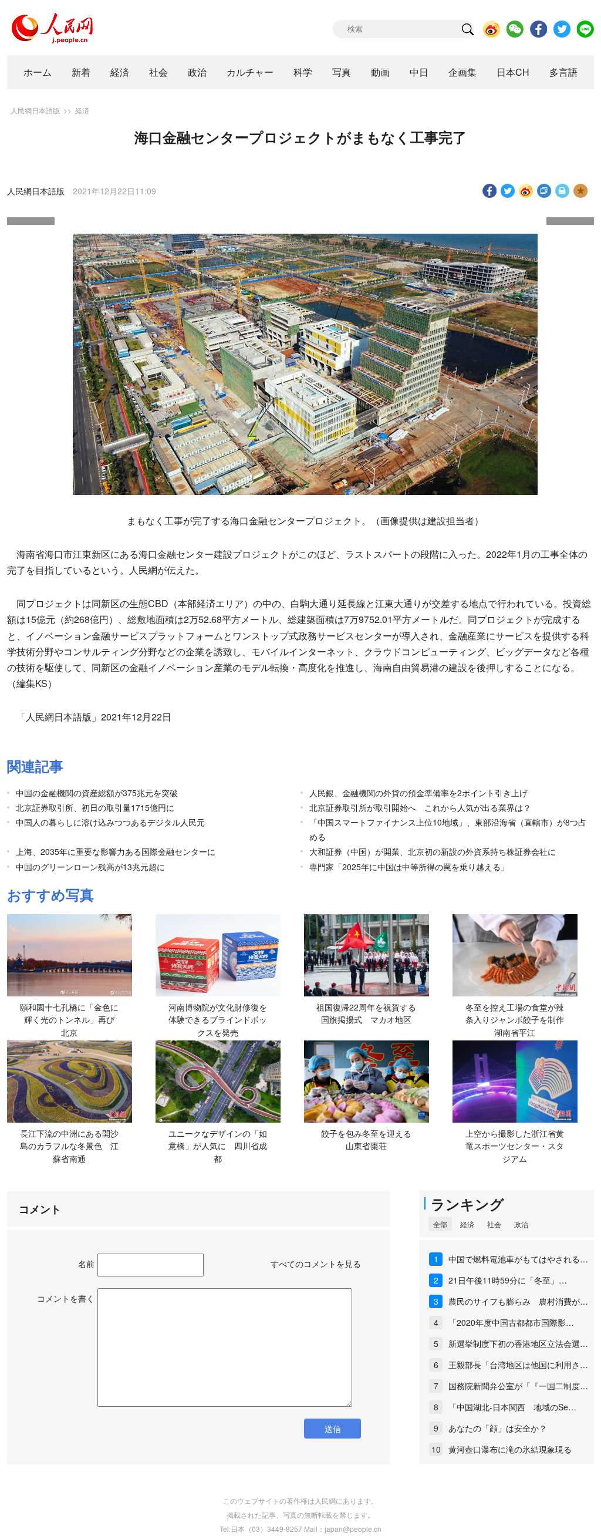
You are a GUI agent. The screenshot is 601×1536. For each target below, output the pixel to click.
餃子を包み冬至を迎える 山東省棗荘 (370, 1139)
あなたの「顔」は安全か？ (497, 1428)
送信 (333, 1428)
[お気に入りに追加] (580, 191)
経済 (119, 72)
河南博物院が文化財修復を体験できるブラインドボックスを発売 (217, 1019)
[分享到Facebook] (489, 191)
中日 (419, 72)
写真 (341, 72)
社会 (158, 72)
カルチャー (250, 72)
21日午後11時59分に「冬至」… (507, 1280)
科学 (302, 72)
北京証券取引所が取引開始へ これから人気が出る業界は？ (420, 807)
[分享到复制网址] (544, 191)
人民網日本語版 (35, 110)
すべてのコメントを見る (316, 1263)
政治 (197, 72)
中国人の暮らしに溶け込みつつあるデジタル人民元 (110, 822)
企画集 (462, 72)
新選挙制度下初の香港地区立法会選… (518, 1343)
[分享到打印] (562, 191)
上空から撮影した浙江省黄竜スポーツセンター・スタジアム (514, 1145)
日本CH (513, 72)
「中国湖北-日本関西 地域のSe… (512, 1407)
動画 (380, 72)
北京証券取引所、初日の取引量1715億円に (95, 807)
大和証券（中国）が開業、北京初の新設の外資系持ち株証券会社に (432, 851)
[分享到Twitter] (508, 191)
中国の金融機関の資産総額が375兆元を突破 (97, 793)
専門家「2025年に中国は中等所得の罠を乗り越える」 (409, 867)
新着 (81, 72)
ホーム (37, 72)
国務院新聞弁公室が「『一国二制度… (518, 1386)
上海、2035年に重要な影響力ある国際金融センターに (115, 851)
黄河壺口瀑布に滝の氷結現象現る (510, 1449)
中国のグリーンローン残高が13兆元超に (90, 867)
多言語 (563, 72)
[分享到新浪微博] (526, 191)
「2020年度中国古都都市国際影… (511, 1322)
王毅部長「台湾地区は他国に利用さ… (518, 1364)
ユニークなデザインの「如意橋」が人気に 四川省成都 (217, 1145)
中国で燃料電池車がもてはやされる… (518, 1259)
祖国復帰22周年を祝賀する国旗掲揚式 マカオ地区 (366, 1013)
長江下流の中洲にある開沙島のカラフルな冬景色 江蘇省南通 (69, 1145)
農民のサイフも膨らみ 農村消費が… (518, 1301)
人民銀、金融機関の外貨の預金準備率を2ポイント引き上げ (418, 793)
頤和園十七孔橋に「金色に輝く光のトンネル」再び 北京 (71, 1019)
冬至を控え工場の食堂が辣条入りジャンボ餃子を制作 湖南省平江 (518, 1019)
